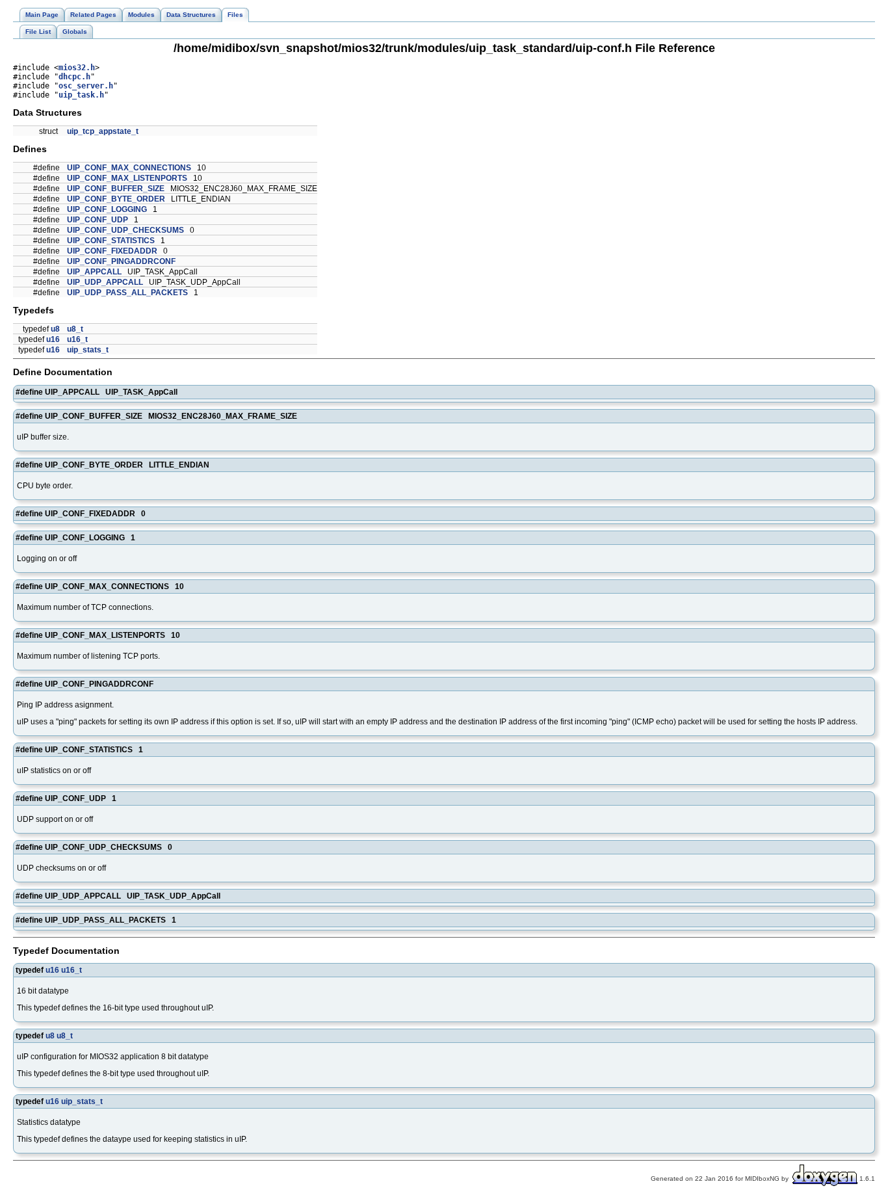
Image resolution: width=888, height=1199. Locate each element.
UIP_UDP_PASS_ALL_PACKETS (127, 292)
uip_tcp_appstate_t (102, 131)
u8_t (75, 329)
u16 (53, 339)
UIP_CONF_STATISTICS (111, 240)
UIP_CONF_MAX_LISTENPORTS (127, 178)
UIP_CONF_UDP (97, 219)
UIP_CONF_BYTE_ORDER (116, 199)
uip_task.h (81, 94)
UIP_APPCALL (94, 271)
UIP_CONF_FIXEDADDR (112, 251)
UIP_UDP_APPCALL (105, 282)
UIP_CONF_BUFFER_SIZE (115, 188)
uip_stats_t (88, 349)
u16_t (77, 339)
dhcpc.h (74, 76)
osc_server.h (86, 85)
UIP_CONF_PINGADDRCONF (121, 261)
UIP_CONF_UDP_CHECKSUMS (125, 230)
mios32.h (77, 67)
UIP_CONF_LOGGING (107, 209)
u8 (55, 329)
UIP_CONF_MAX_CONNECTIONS (129, 167)
